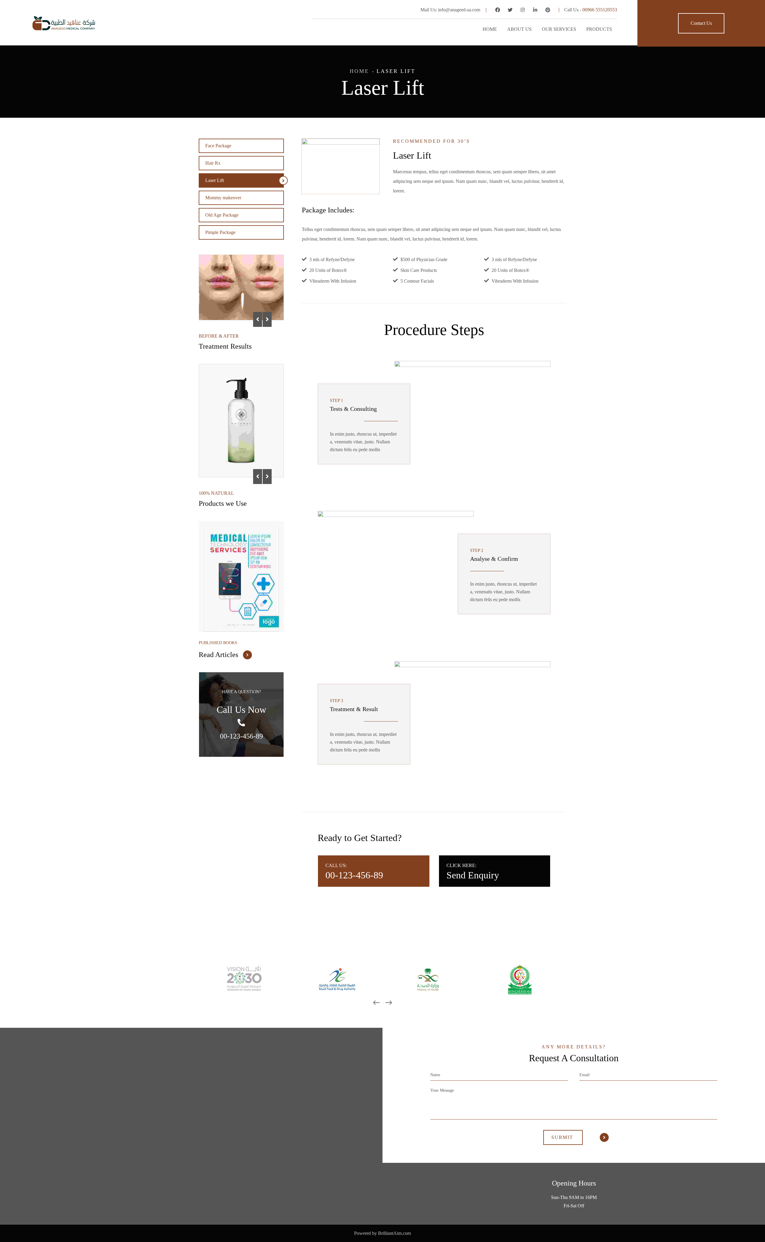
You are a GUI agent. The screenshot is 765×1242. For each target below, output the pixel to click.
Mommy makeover (223, 197)
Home (359, 71)
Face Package (218, 145)
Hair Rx (213, 163)
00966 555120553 (599, 9)
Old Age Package (221, 215)
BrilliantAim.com (394, 1233)
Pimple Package (220, 232)
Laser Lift (214, 180)
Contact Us (701, 23)
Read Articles (219, 654)
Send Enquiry (472, 875)
